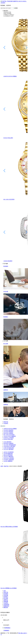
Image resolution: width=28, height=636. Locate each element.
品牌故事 (5, 601)
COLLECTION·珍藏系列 (9, 436)
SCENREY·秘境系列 (8, 459)
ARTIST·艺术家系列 (8, 452)
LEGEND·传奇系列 (8, 431)
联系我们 (5, 596)
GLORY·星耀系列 (7, 461)
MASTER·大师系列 (8, 433)
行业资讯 (5, 423)
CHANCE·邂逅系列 (8, 456)
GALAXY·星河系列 (8, 449)
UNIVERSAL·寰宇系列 (9, 446)
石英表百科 (6, 604)
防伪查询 (5, 593)
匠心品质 (5, 598)
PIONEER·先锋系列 (8, 443)
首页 (2, 466)
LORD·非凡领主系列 (8, 447)
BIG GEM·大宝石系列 (8, 434)
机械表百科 (6, 605)
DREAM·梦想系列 (8, 455)
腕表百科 (5, 607)
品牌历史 (5, 599)
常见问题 (5, 595)
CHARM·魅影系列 (8, 453)
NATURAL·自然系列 (8, 458)
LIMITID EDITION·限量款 (10, 428)
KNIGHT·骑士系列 (8, 439)
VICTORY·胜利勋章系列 (9, 444)
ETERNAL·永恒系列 (8, 437)
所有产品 (5, 421)
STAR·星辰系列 (7, 441)
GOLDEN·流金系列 (8, 430)
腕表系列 (3, 426)
